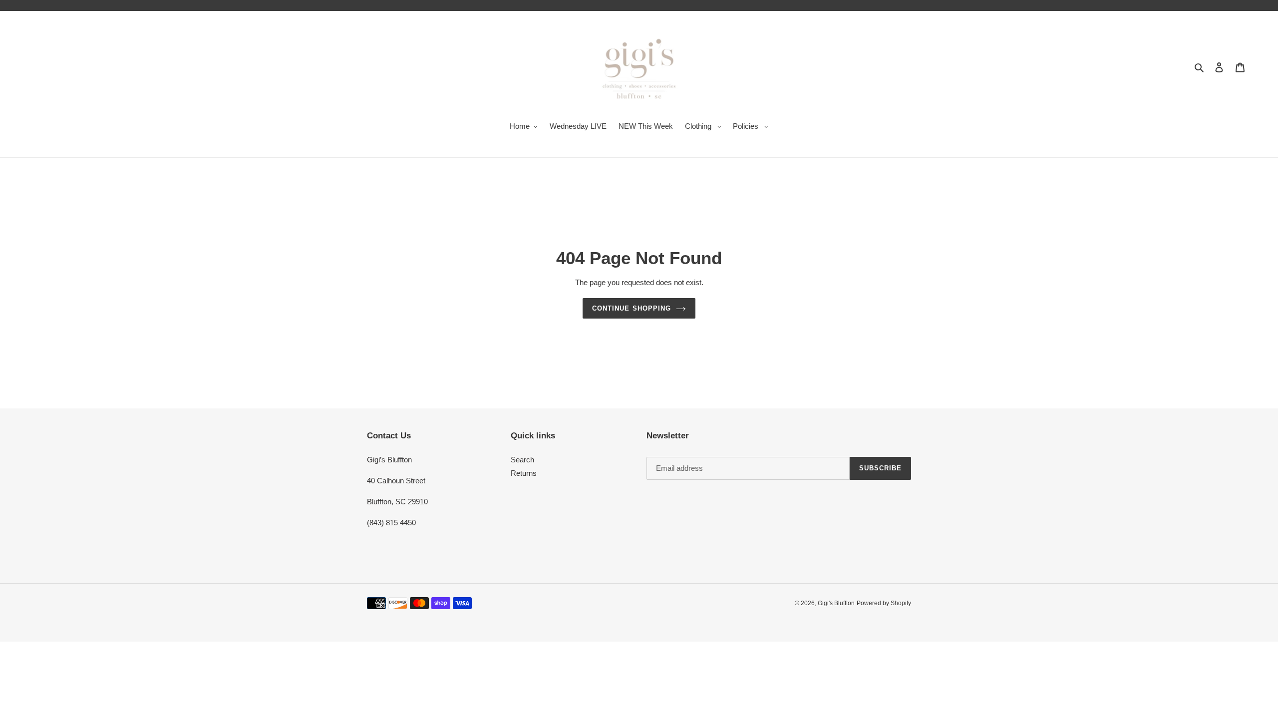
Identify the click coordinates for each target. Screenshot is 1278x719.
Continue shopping (631, 308)
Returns (524, 473)
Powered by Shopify (884, 603)
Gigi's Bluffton (836, 603)
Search (522, 459)
